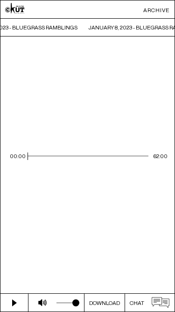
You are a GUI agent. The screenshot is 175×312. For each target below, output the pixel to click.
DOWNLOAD (104, 302)
